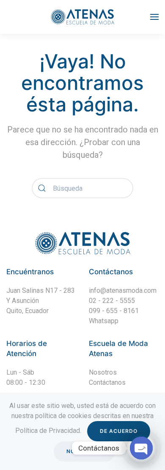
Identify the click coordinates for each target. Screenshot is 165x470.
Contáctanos (107, 382)
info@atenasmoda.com (123, 290)
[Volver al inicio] (82, 17)
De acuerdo (119, 431)
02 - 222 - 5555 (112, 301)
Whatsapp (103, 321)
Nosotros (103, 372)
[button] (154, 17)
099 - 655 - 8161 (114, 311)
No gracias (84, 451)
